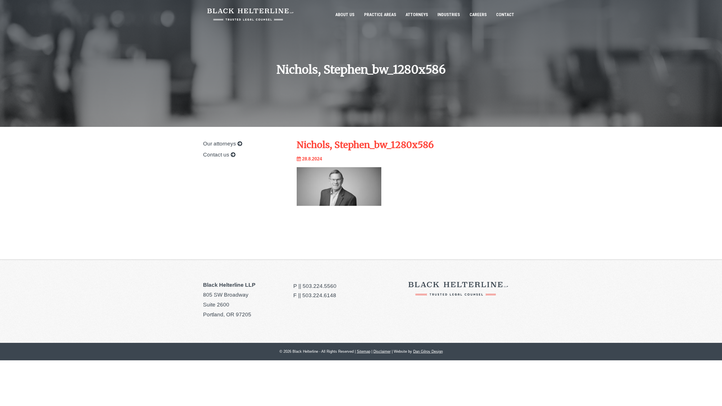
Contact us (217, 155)
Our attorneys (220, 144)
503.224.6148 (319, 295)
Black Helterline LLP (250, 14)
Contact (505, 14)
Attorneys (417, 14)
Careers (478, 14)
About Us (345, 14)
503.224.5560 (319, 286)
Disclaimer (382, 351)
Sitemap (363, 351)
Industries (448, 14)
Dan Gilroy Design (428, 351)
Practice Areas (380, 14)
